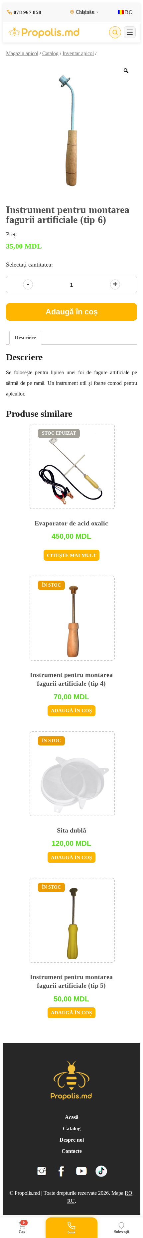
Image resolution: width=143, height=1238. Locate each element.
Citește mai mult (71, 555)
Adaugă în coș (72, 311)
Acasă (71, 1117)
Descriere (25, 337)
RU (71, 1201)
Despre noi (72, 1140)
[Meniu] (130, 32)
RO (128, 12)
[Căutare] (115, 32)
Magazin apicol (22, 53)
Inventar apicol (78, 53)
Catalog (50, 53)
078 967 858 (27, 12)
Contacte (72, 1151)
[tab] (25, 338)
